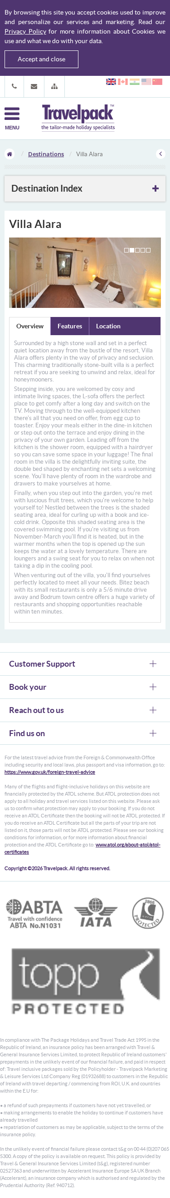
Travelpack (78, 118)
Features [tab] (70, 326)
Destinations (46, 154)
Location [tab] (108, 326)
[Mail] (34, 86)
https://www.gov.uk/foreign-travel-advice (50, 772)
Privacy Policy (25, 31)
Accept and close (41, 59)
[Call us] (14, 86)
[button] (54, 86)
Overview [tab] (30, 326)
